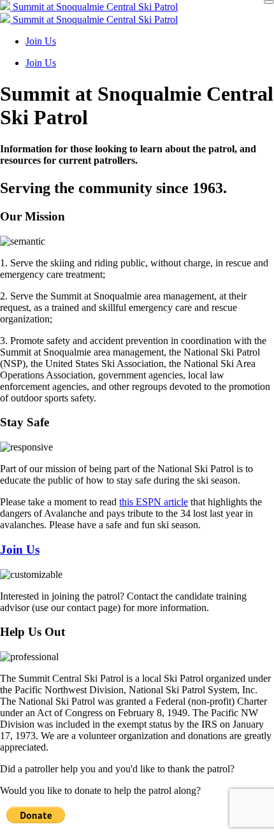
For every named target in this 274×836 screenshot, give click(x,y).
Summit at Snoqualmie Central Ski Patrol (94, 6)
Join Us (40, 41)
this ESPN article (153, 501)
